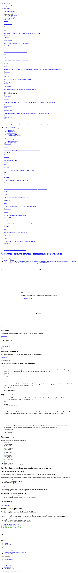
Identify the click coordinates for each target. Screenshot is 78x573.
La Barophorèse (10, 130)
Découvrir (3, 486)
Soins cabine (7, 8)
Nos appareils (4, 357)
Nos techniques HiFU (12, 134)
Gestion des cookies (8, 553)
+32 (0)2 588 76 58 (8, 567)
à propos (5, 259)
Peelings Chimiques (11, 16)
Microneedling (10, 18)
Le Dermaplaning (11, 11)
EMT (8, 137)
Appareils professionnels (9, 127)
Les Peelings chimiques (12, 12)
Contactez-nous (7, 544)
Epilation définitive (11, 142)
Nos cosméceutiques (5, 346)
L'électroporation (11, 139)
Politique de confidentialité (10, 550)
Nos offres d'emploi (8, 559)
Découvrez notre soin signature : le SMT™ (11, 524)
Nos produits (4, 336)
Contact (5, 262)
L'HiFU (9, 138)
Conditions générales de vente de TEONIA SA (15, 552)
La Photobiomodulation (12, 141)
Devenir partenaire (5, 505)
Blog (5, 261)
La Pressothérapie (11, 131)
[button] (36, 313)
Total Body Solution (11, 133)
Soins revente (7, 92)
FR (13, 260)
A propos (6, 543)
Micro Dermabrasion (12, 15)
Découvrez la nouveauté (26, 298)
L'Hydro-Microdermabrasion (14, 135)
